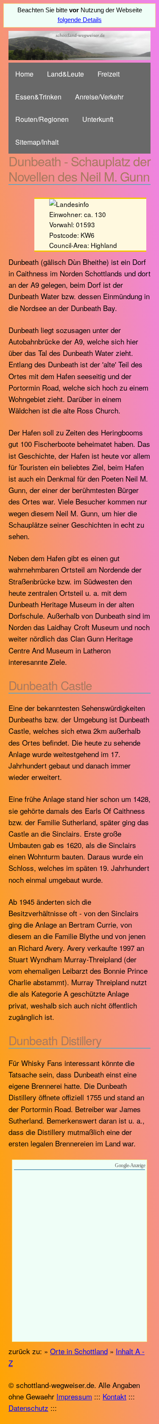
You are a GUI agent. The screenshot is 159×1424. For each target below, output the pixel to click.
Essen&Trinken (38, 97)
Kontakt (114, 1396)
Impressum (74, 1396)
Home (24, 74)
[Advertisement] (79, 1257)
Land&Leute (65, 74)
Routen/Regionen (42, 119)
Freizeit (109, 74)
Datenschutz (28, 1407)
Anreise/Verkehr (99, 97)
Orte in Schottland (79, 1351)
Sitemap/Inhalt (37, 142)
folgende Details (80, 20)
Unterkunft (97, 119)
